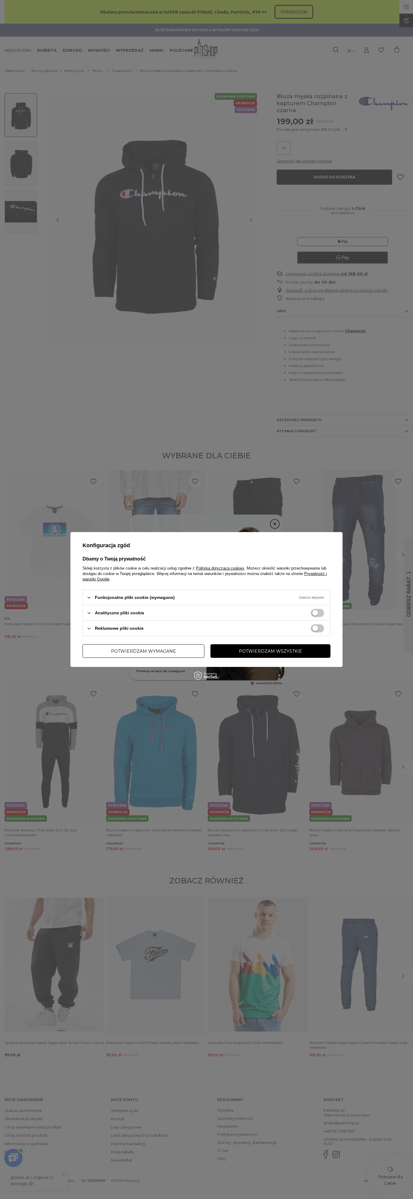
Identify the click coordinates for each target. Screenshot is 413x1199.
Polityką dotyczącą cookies (220, 568)
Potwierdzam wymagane (143, 651)
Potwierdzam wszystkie (270, 651)
